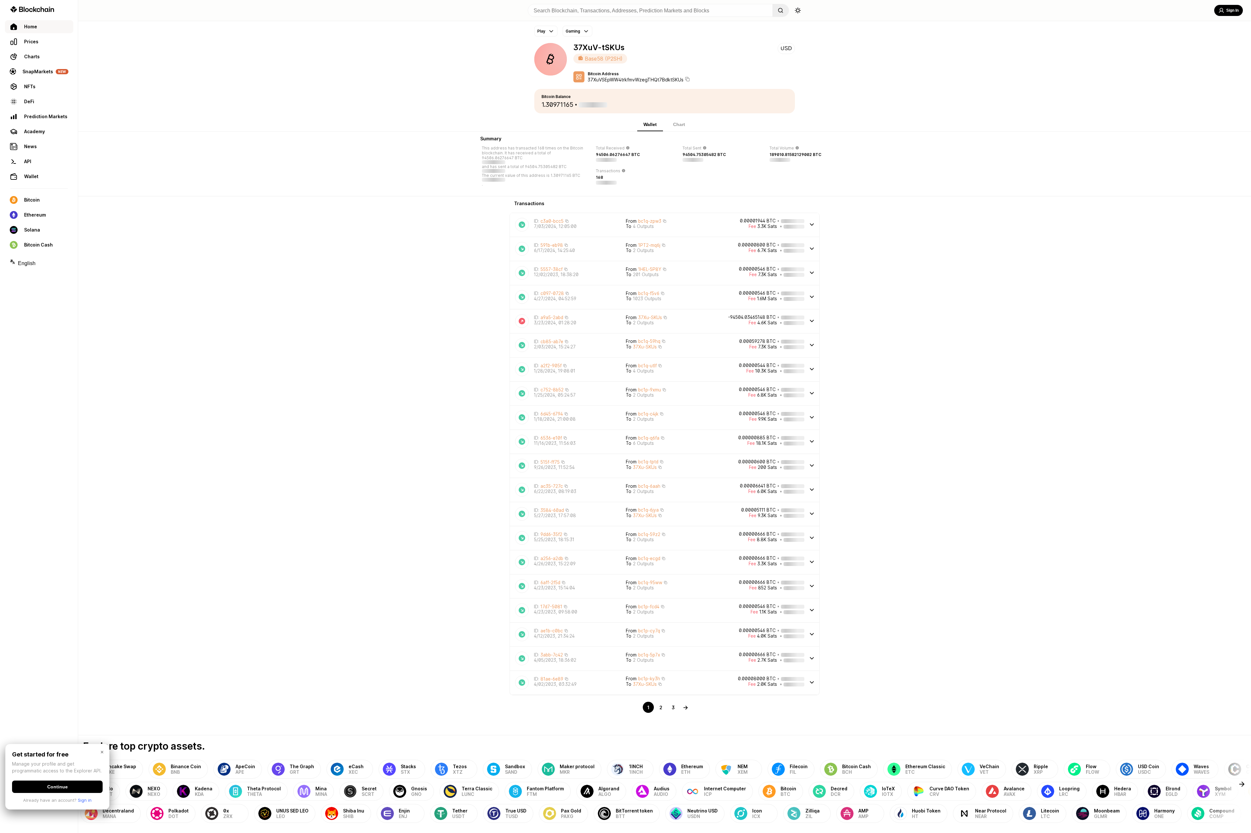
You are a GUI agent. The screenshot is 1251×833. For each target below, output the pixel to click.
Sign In (1232, 10)
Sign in (85, 800)
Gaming (573, 31)
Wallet (650, 124)
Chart (679, 124)
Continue (57, 786)
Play (541, 31)
